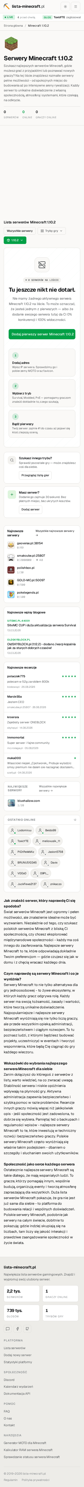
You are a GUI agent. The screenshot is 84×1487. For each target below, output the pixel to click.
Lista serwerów (14, 1348)
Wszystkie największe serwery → (53, 788)
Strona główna (13, 26)
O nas (8, 1418)
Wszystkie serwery (20, 231)
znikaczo (55, 884)
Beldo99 (50, 830)
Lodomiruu (25, 830)
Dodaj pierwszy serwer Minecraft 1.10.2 (43, 334)
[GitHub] (27, 1329)
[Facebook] (17, 1329)
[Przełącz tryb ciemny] (65, 6)
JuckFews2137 (27, 884)
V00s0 (22, 873)
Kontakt (9, 1425)
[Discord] (8, 1329)
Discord (9, 1380)
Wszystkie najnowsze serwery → (54, 533)
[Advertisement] (42, 170)
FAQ (7, 1411)
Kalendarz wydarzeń (18, 1386)
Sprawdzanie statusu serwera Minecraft (32, 1457)
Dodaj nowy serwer (18, 1355)
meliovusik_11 (51, 841)
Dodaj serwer (30, 509)
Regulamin (11, 1480)
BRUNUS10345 (27, 862)
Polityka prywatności (35, 1480)
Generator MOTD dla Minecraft (25, 1443)
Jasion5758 (55, 852)
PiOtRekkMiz (26, 852)
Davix (54, 862)
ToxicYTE (23, 841)
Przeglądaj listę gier (35, 475)
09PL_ (44, 873)
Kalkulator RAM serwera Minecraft (28, 1450)
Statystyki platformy (18, 1362)
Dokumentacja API (17, 1393)
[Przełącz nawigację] (75, 6)
